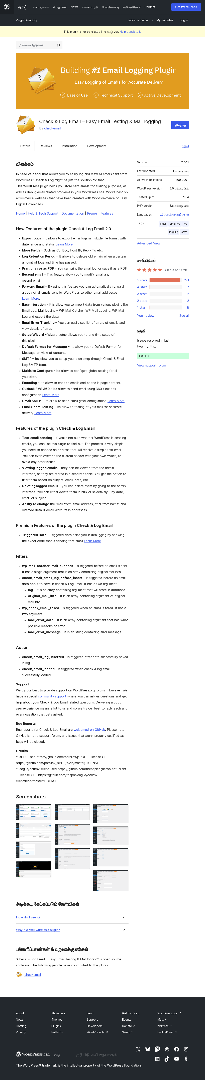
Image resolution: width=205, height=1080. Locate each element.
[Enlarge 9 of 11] (123, 832)
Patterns (57, 1032)
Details (25, 146)
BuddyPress (167, 1032)
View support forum (151, 365)
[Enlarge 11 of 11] (123, 875)
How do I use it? (28, 917)
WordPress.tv (97, 1032)
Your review (145, 316)
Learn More (64, 244)
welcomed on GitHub (89, 730)
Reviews (46, 146)
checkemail (52, 128)
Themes (56, 1019)
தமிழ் (57, 1054)
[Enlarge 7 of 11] (84, 853)
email (163, 223)
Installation (69, 146)
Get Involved (130, 1013)
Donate (128, 1026)
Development (97, 146)
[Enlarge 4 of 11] (46, 866)
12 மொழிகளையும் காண (174, 214)
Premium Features (100, 213)
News (19, 1019)
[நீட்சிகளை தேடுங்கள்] (58, 45)
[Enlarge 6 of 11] (84, 829)
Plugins (56, 1026)
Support (92, 1019)
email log (175, 223)
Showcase (58, 1013)
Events (126, 1019)
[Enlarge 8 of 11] (123, 809)
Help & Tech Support (43, 213)
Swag (127, 1032)
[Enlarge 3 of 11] (46, 847)
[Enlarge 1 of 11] (46, 809)
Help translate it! (131, 31)
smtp (184, 231)
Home (20, 213)
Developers (94, 1026)
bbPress (165, 1026)
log (185, 223)
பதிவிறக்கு (180, 125)
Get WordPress (186, 7)
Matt (162, 1019)
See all (184, 316)
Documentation (72, 213)
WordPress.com (170, 1013)
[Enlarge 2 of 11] (46, 829)
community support (52, 696)
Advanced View (148, 243)
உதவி (185, 146)
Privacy (21, 1032)
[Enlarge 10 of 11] (123, 853)
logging (173, 231)
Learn (90, 1013)
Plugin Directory (26, 20)
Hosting (21, 1026)
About (20, 1013)
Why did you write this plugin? (38, 930)
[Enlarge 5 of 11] (84, 809)
